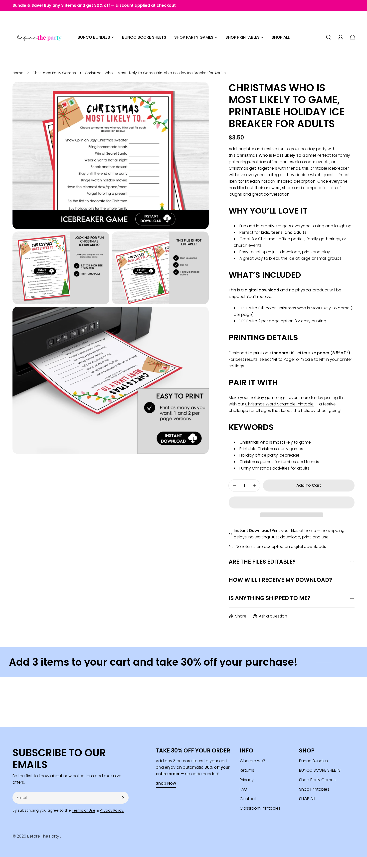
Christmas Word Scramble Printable (279, 404)
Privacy (247, 780)
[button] (292, 502)
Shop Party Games (317, 780)
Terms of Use (83, 810)
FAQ (243, 789)
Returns (247, 770)
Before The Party (43, 836)
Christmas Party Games (54, 72)
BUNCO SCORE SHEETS (320, 770)
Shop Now (166, 783)
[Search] (329, 37)
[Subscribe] (123, 797)
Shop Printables (314, 789)
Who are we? (252, 761)
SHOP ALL (307, 799)
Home (17, 72)
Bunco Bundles (313, 761)
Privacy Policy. (112, 810)
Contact (248, 799)
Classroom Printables (260, 808)
